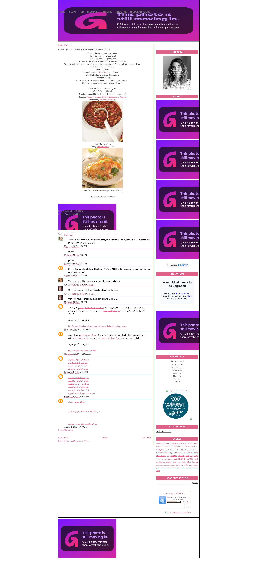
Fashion (194, 446)
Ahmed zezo (69, 397)
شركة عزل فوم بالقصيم (78, 381)
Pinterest (174, 456)
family (191, 465)
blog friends (192, 462)
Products (181, 456)
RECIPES (93, 12)
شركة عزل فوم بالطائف (78, 378)
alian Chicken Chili (108, 100)
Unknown (68, 330)
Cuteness (165, 446)
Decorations (178, 446)
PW (168, 456)
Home (105, 437)
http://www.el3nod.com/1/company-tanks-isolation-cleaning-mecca (97, 326)
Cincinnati (194, 444)
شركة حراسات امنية (80, 338)
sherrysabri (69, 355)
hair (161, 468)
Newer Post (63, 437)
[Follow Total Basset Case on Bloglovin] (177, 266)
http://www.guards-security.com (82, 351)
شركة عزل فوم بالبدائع (77, 362)
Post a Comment (65, 430)
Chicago (165, 444)
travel (196, 468)
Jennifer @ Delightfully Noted (77, 285)
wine (158, 471)
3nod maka (69, 303)
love (171, 468)
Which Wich (103, 72)
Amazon (158, 443)
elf (184, 465)
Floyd (159, 449)
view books (187, 507)
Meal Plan (182, 453)
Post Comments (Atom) (80, 441)
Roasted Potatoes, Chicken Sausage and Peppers (106, 97)
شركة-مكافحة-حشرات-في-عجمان (82, 424)
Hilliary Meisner (71, 264)
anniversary (160, 462)
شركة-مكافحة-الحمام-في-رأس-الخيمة (84, 411)
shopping (189, 468)
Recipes (189, 456)
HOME (62, 12)
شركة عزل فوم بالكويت (78, 387)
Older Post (146, 437)
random (182, 468)
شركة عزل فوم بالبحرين (78, 359)
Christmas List (184, 443)
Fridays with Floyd (190, 450)
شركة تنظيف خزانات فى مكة (91, 308)
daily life (179, 465)
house (166, 468)
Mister (189, 453)
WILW (164, 459)
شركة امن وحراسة (88, 335)
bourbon (167, 465)
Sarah (169, 497)
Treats (158, 459)
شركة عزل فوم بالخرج (77, 366)
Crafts (158, 446)
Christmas (174, 443)
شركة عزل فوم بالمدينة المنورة (81, 393)
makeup (177, 468)
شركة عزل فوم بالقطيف (78, 384)
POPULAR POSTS (140, 12)
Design (187, 446)
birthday (169, 462)
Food (179, 450)
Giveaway (168, 453)
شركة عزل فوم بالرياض (78, 369)
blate (174, 462)
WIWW (169, 459)
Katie (66, 235)
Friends (159, 453)
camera (172, 465)
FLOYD (73, 12)
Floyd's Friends (170, 450)
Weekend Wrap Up (186, 458)
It (100, 100)
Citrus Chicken (103, 147)
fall (187, 465)
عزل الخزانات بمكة (112, 311)
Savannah (68, 276)
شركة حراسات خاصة (110, 338)
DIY (82, 12)
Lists (175, 453)
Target (196, 456)
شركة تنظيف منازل (76, 402)
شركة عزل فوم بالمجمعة (78, 390)
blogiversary (160, 465)
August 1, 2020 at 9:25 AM (75, 427)
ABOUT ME (121, 12)
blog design (182, 462)
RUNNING (107, 12)
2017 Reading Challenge (174, 493)
